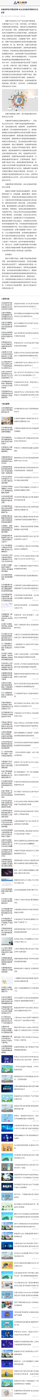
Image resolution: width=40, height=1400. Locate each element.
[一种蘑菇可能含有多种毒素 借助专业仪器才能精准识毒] (20, 980)
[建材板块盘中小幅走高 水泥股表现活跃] (20, 971)
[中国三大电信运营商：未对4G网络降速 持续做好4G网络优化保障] (20, 656)
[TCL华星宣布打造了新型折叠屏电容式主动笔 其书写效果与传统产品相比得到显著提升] (20, 1285)
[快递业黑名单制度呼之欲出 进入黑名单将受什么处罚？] (20, 538)
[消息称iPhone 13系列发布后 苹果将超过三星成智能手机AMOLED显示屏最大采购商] (20, 394)
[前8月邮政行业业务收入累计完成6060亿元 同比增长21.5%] (20, 705)
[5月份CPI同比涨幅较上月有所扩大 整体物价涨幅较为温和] (20, 489)
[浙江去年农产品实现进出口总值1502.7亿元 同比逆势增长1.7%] (20, 375)
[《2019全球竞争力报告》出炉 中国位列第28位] (20, 755)
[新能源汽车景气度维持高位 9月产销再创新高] (20, 1354)
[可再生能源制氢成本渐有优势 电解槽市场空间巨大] (20, 1088)
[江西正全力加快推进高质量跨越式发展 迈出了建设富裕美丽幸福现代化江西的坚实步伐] (20, 637)
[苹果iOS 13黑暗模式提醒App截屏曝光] (20, 450)
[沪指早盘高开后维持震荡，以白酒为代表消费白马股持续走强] (20, 597)
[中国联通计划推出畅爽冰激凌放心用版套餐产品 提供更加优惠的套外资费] (20, 588)
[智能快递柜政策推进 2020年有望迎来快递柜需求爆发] (20, 961)
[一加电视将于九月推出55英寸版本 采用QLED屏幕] (20, 646)
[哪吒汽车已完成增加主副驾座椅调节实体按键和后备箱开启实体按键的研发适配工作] (20, 1216)
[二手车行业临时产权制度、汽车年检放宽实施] (20, 1069)
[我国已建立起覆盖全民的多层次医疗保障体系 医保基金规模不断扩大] (20, 519)
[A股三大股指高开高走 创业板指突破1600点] (20, 627)
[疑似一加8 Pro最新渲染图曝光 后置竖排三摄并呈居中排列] (20, 872)
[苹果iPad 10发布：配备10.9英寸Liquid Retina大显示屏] (20, 1334)
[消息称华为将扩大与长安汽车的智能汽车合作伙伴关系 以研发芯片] (20, 306)
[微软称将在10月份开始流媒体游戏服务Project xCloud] (20, 460)
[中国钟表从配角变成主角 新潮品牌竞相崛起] (20, 430)
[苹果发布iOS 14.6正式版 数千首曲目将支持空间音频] (20, 345)
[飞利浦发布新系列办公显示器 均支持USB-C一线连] (20, 1167)
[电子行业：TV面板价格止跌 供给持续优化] (20, 1196)
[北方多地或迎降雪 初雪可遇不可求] (20, 892)
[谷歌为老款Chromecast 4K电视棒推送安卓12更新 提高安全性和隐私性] (20, 1295)
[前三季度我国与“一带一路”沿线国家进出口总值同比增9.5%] (20, 774)
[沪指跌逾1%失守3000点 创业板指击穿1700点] (20, 715)
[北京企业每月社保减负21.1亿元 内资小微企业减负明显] (20, 480)
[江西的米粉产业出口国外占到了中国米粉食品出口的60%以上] (20, 365)
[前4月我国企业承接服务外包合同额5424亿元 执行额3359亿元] (20, 316)
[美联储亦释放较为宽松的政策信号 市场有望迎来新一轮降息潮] (20, 470)
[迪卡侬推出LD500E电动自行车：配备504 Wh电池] (20, 1206)
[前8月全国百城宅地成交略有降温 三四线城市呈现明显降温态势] (20, 686)
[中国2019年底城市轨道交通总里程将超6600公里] (20, 784)
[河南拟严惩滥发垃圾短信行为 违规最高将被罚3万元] (20, 853)
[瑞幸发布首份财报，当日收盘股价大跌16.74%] (20, 607)
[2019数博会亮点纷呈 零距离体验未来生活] (20, 411)
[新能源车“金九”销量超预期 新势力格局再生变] (20, 1236)
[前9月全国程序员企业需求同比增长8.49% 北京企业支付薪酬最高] (20, 843)
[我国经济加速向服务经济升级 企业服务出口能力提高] (20, 676)
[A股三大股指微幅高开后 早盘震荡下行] (20, 990)
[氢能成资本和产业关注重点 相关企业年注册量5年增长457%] (20, 1010)
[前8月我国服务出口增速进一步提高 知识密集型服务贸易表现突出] (20, 735)
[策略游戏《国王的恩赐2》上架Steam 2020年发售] (20, 617)
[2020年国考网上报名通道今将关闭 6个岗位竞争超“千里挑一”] (20, 833)
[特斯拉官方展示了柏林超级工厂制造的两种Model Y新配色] (20, 1383)
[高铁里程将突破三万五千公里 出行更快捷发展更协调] (20, 931)
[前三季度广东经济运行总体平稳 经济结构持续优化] (20, 794)
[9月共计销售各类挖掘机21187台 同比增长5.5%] (20, 1265)
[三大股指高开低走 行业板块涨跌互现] (20, 696)
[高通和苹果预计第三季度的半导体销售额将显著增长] (20, 1049)
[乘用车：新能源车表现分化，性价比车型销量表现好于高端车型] (20, 1118)
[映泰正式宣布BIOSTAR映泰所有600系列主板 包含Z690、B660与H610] (20, 1059)
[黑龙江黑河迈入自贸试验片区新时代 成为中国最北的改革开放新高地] (20, 725)
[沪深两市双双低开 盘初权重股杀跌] (20, 578)
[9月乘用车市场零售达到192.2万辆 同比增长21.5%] (20, 1157)
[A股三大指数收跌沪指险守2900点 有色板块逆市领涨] (20, 568)
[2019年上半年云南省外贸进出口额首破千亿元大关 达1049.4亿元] (20, 558)
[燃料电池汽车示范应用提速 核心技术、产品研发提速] (20, 1079)
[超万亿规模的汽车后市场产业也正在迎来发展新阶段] (20, 325)
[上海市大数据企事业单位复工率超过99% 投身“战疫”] (20, 951)
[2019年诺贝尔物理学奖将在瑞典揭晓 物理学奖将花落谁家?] (20, 745)
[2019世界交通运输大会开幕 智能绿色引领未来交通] (20, 499)
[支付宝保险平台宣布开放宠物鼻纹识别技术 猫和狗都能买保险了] (20, 1000)
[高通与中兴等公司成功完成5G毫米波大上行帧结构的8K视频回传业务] (20, 355)
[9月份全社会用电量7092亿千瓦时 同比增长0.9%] (20, 1255)
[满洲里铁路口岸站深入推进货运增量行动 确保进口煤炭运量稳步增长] (20, 863)
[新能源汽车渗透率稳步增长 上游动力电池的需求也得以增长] (20, 1344)
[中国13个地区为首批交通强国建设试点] (20, 902)
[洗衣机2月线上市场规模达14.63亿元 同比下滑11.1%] (20, 941)
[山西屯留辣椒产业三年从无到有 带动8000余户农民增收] (20, 823)
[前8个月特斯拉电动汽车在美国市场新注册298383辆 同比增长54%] (20, 1226)
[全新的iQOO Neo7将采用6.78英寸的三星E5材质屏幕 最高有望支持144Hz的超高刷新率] (20, 1246)
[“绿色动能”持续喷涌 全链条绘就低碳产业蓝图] (20, 1314)
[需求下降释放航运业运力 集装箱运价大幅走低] (20, 1304)
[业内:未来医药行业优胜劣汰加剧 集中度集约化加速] (20, 335)
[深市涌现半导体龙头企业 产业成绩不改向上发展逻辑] (20, 1187)
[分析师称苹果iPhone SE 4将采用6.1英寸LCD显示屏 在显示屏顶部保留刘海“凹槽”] (20, 1128)
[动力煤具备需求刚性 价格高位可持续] (20, 1147)
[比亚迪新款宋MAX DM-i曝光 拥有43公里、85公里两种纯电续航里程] (20, 1275)
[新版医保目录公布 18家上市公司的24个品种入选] (20, 882)
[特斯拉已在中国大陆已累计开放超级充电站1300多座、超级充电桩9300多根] (20, 1373)
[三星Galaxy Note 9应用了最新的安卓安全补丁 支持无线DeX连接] (20, 1020)
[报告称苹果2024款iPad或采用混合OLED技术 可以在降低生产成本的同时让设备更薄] (20, 1177)
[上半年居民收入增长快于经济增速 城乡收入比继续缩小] (20, 548)
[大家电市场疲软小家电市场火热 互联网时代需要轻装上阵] (20, 421)
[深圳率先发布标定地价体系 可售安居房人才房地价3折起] (20, 813)
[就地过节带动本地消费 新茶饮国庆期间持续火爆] (20, 1108)
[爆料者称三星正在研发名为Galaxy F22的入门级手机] (20, 1039)
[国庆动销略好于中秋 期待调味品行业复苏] (20, 1138)
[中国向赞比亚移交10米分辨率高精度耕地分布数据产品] (20, 509)
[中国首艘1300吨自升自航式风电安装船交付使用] (20, 912)
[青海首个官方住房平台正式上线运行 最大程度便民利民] (20, 764)
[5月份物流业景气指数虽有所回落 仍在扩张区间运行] (20, 440)
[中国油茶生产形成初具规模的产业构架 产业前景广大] (20, 921)
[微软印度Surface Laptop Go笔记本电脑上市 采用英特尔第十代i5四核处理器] (20, 1029)
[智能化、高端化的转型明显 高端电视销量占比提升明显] (20, 529)
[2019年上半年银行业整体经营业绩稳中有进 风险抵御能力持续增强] (20, 666)
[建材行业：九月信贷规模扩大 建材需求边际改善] (20, 1363)
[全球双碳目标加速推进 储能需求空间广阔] (20, 1324)
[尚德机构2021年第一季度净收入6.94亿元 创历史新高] (20, 384)
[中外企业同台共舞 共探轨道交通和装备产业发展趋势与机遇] (20, 804)
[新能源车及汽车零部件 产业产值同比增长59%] (20, 1098)
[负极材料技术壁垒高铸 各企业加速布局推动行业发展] (20, 1393)
